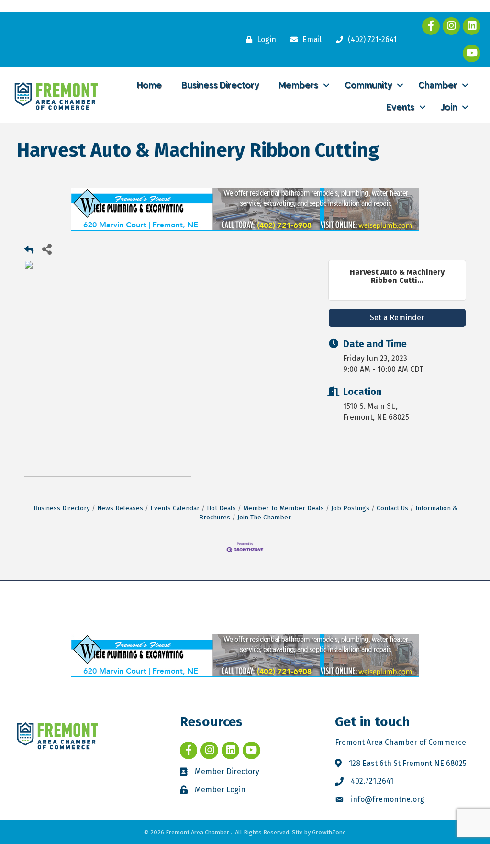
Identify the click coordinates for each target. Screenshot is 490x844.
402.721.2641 (372, 781)
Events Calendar (175, 508)
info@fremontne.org (387, 799)
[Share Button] (46, 248)
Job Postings (350, 508)
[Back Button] (28, 251)
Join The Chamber (264, 517)
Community (368, 85)
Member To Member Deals (283, 508)
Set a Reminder (397, 317)
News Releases (120, 508)
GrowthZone (329, 832)
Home (149, 85)
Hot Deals (221, 508)
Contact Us (392, 508)
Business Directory (220, 85)
